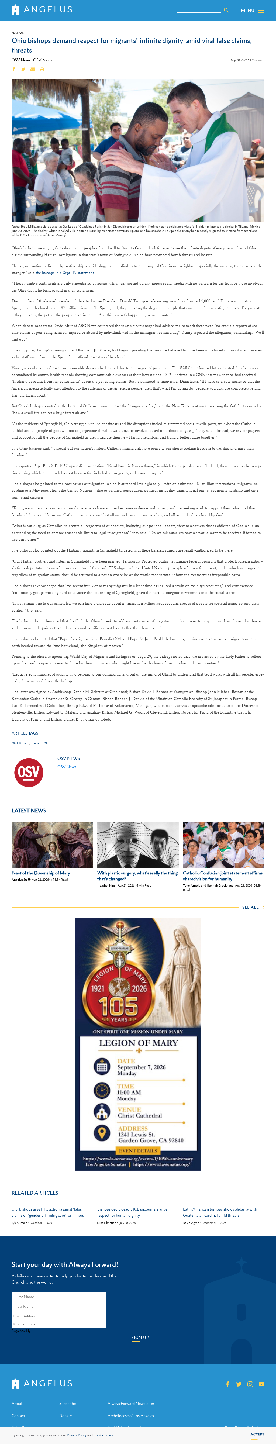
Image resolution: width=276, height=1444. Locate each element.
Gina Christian (106, 1223)
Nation (18, 33)
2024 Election (20, 743)
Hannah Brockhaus (220, 885)
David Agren (191, 1223)
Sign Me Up (21, 1331)
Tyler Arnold (192, 885)
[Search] (226, 10)
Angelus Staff (21, 879)
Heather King (106, 885)
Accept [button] (257, 1434)
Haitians (36, 743)
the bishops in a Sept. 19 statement (65, 272)
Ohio (47, 743)
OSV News (21, 59)
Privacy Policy (77, 1435)
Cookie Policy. (104, 1435)
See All (250, 907)
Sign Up (140, 1337)
